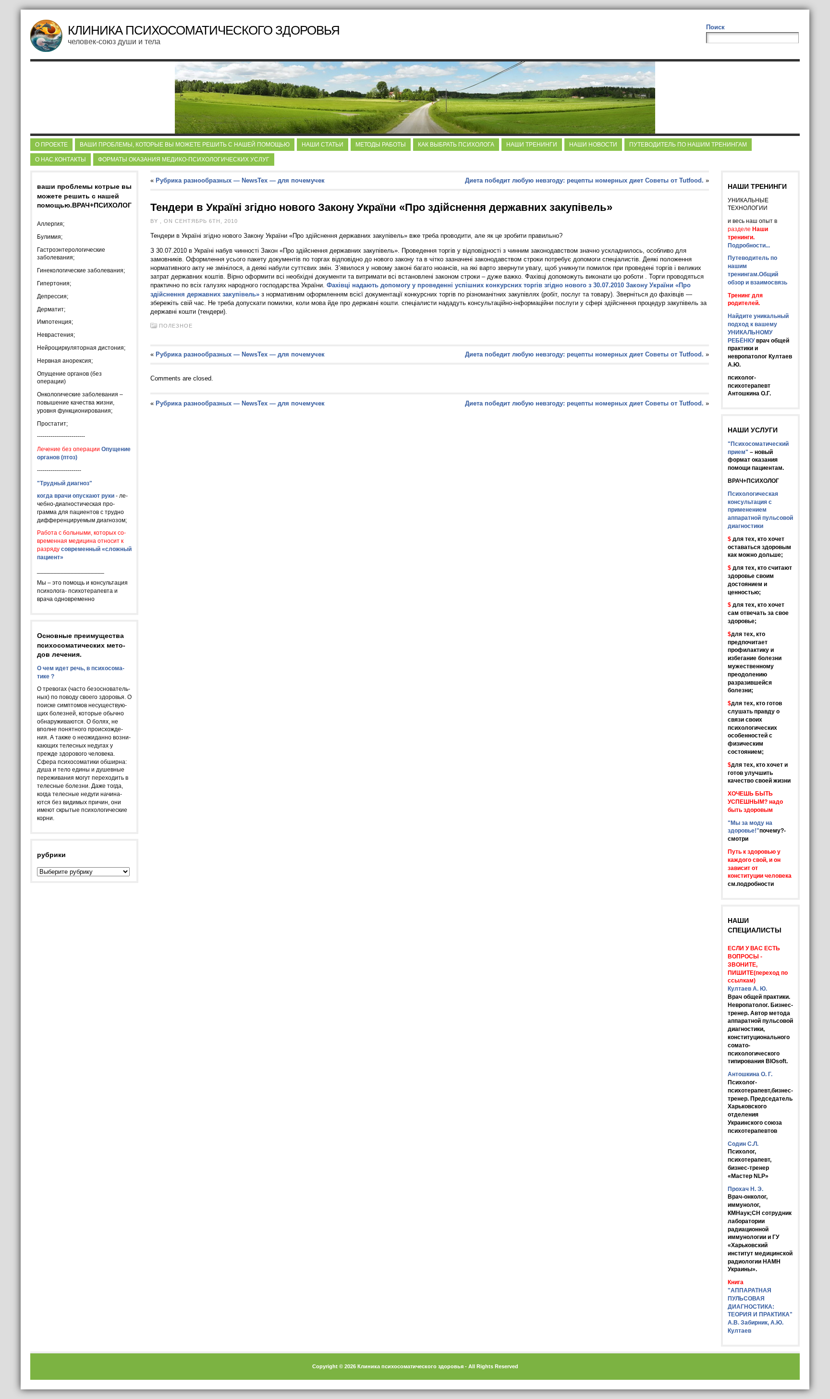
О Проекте (51, 144)
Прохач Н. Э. (745, 1189)
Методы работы (380, 144)
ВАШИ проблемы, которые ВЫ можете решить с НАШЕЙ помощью (185, 144)
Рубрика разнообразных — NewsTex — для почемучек (240, 180)
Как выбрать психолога (456, 144)
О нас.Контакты (60, 159)
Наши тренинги (531, 144)
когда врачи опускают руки (75, 495)
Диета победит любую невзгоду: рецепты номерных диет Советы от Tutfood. (584, 180)
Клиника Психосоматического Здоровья (204, 30)
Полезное (176, 326)
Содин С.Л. (743, 1144)
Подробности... (749, 245)
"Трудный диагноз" (64, 483)
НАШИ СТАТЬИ (322, 144)
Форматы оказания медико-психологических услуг (183, 159)
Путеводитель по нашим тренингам (688, 144)
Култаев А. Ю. (747, 988)
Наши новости (593, 144)
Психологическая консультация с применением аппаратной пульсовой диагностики (760, 510)
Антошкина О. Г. (750, 1074)
